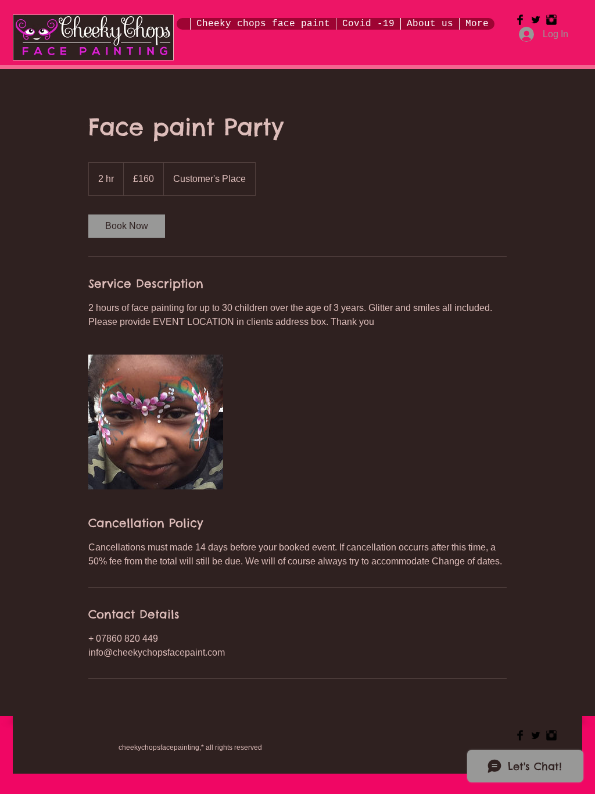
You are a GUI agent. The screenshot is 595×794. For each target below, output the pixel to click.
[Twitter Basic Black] (536, 20)
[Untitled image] (155, 422)
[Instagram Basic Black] (551, 20)
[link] (126, 226)
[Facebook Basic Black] (520, 20)
